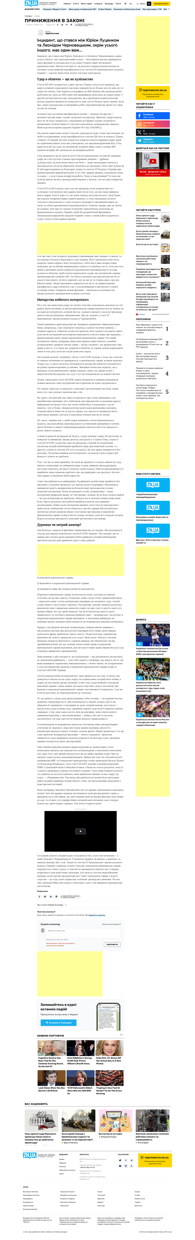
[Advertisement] (80, 239)
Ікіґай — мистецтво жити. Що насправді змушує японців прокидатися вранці (148, 357)
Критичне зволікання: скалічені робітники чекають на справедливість (147, 260)
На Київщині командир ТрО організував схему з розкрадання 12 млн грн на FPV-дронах (149, 343)
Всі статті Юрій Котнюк (50, 904)
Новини (67, 4)
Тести (118, 4)
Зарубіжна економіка (68, 1195)
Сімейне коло (140, 1199)
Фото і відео (86, 4)
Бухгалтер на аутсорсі (147, 244)
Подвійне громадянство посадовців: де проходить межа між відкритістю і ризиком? (148, 273)
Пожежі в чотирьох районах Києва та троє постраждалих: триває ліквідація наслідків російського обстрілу (149, 373)
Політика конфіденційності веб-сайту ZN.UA (155, 1232)
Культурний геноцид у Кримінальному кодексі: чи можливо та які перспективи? (148, 235)
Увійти (142, 4)
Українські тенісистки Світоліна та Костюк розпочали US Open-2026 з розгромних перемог (152, 651)
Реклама (62, 1167)
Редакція (62, 1163)
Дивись (141, 619)
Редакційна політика (67, 1170)
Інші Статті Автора (148, 474)
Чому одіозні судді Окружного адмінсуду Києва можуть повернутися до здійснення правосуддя (148, 220)
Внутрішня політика (30, 1192)
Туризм (137, 1202)
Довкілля (101, 1199)
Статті (76, 4)
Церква (100, 1202)
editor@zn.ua (84, 1179)
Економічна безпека (68, 1202)
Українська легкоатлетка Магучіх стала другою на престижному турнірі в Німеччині (152, 722)
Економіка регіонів (30, 1209)
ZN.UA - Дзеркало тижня (153, 172)
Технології (101, 1195)
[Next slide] (168, 9)
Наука (100, 1192)
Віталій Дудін (143, 1143)
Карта (61, 1174)
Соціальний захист (67, 1192)
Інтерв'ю (98, 4)
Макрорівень (28, 1199)
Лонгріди (109, 4)
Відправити (112, 944)
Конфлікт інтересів (67, 1199)
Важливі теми (32, 9)
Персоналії (64, 1206)
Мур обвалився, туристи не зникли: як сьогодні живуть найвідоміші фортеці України (149, 329)
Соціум (137, 1192)
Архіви (61, 1159)
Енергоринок (28, 1202)
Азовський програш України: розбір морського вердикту (146, 285)
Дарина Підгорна (71, 1143)
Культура (101, 1206)
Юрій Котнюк (52, 33)
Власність (138, 1206)
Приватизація (28, 1206)
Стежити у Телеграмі (60, 1022)
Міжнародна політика (31, 1195)
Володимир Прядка (108, 1137)
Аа (149, 4)
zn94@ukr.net (85, 1173)
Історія (137, 1195)
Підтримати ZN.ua (161, 4)
